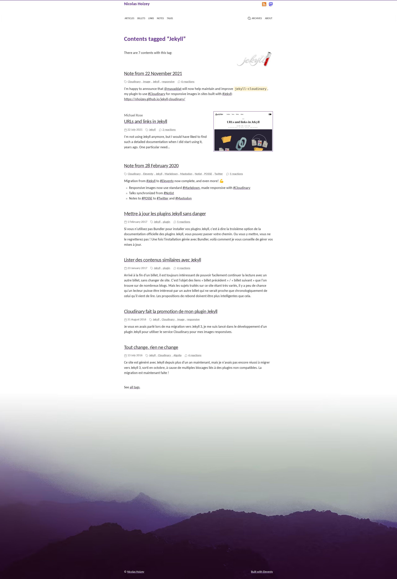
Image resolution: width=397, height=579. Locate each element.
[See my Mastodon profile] (271, 4)
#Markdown (191, 188)
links (151, 18)
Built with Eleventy (262, 572)
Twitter (218, 174)
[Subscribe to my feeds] (264, 4)
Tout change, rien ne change (151, 347)
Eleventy (148, 174)
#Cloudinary (156, 94)
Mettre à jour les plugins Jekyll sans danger (165, 214)
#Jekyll (227, 94)
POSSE (208, 174)
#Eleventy (167, 181)
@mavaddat (172, 89)
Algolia (177, 355)
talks (170, 18)
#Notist (169, 193)
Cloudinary (134, 81)
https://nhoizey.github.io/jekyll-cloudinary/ (154, 99)
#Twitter (162, 198)
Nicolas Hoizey (137, 4)
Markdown (171, 174)
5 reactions (236, 174)
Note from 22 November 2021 (153, 73)
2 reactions (169, 129)
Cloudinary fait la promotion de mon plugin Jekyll (170, 311)
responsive (168, 81)
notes (160, 18)
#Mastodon (183, 198)
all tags (135, 387)
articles (129, 18)
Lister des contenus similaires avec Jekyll (162, 260)
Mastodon (186, 174)
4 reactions (183, 268)
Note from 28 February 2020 (151, 166)
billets (141, 18)
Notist (198, 174)
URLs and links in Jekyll (145, 121)
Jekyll (156, 81)
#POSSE (147, 198)
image (146, 81)
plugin (166, 222)
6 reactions (187, 81)
